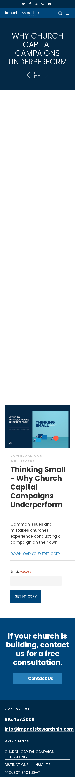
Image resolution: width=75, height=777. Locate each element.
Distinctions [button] (17, 764)
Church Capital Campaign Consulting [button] (29, 754)
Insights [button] (43, 764)
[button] (68, 13)
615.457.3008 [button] (19, 719)
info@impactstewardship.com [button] (39, 729)
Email (21, 571)
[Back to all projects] (37, 74)
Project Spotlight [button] (22, 772)
